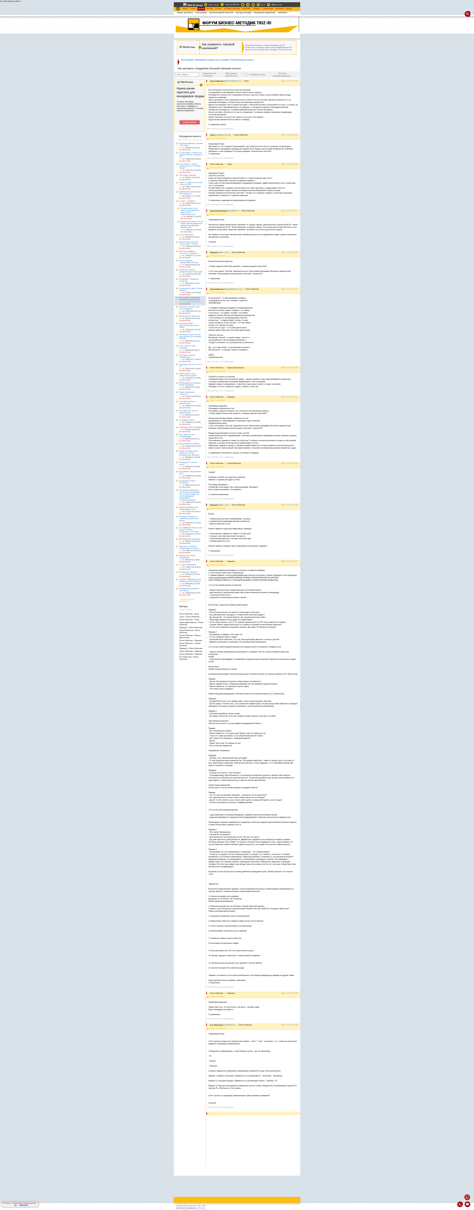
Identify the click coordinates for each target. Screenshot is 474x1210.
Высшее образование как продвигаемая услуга (188, 508)
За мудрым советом (186, 420)
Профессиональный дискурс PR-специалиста (190, 193)
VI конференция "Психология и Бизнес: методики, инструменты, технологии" (191, 530)
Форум (201, 8)
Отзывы (256, 8)
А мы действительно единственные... (187, 402)
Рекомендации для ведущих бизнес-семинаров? (190, 384)
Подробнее (23, 1205)
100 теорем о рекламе (187, 175)
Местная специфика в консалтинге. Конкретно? (188, 252)
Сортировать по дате (195, 139)
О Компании (267, 8)
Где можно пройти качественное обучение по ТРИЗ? (189, 325)
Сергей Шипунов (217, 289)
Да (16, 1205)
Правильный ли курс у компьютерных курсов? (188, 374)
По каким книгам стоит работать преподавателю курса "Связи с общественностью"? (190, 211)
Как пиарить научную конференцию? (187, 356)
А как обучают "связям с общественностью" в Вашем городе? (190, 166)
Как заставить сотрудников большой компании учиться (189, 298)
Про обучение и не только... (242, 60)
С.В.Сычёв (200, 1208)
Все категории (187, 60)
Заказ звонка (213, 5)
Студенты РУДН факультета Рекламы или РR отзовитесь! (190, 580)
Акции (289, 8)
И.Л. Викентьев (216, 1025)
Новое (185, 8)
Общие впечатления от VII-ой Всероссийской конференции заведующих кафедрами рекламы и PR (192, 224)
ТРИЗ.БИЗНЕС (201, 13)
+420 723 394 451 (232, 5)
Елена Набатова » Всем (189, 614)
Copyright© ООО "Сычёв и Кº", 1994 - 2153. (191, 1206)
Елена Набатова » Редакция (190, 640)
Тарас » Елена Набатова (189, 617)
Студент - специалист (187, 201)
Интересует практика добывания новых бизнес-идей (190, 271)
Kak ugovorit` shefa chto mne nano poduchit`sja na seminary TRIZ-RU (190, 336)
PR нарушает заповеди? (188, 572)
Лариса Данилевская (218, 211)
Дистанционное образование (190, 539)
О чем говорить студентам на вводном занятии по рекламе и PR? (190, 155)
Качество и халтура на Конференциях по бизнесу (189, 547)
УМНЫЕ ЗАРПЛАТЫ (185, 13)
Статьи (193, 8)
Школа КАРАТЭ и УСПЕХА (189, 444)
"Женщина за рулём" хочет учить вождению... (189, 308)
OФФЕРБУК (282, 13)
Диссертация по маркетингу (189, 316)
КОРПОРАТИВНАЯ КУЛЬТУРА (221, 13)
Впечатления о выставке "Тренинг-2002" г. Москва (188, 243)
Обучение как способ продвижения (187, 556)
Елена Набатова (216, 81)
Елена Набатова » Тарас (189, 619)
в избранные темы (257, 74)
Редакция (214, 252)
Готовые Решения (232, 8)
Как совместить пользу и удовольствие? (188, 412)
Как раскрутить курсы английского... (187, 482)
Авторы (210, 8)
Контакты (279, 8)
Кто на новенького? (186, 235)
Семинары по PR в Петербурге (190, 427)
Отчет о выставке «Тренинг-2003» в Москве (188, 261)
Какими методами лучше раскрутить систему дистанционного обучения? (189, 453)
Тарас (212, 135)
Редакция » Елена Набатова (190, 627)
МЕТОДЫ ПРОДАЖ (243, 13)
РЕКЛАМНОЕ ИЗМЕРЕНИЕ (264, 13)
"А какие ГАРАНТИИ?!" (187, 565)
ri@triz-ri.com (276, 5)
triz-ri (263, 5)
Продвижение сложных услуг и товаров (212, 60)
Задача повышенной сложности (187, 393)
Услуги (218, 8)
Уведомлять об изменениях (209, 74)
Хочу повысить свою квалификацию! (187, 435)
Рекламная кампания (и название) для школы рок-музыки (189, 518)
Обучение (246, 8)
